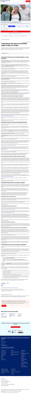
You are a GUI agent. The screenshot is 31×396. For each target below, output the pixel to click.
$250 (19, 26)
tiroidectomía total (4, 198)
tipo (27, 47)
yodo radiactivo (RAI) (4, 149)
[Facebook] (4, 342)
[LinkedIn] (5, 342)
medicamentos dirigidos (6, 215)
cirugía (21, 60)
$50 (4, 26)
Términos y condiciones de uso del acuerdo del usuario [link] (7, 384)
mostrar (8, 53)
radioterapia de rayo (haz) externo (16, 90)
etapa (2, 48)
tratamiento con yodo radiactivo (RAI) (18, 86)
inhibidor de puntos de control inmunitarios (7, 115)
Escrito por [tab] (3, 283)
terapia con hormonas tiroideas (21, 201)
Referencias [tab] (8, 283)
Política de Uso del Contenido (18, 296)
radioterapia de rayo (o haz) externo (16, 150)
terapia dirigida (3, 110)
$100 (12, 26)
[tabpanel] (15, 288)
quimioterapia (16, 91)
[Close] (29, 3)
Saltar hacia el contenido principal (5, 0)
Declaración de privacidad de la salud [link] (5, 381)
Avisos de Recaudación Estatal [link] (4, 385)
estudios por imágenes (17, 98)
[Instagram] (2, 342)
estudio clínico (3, 120)
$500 (27, 26)
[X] (1, 342)
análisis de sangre (10, 98)
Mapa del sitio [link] (2, 378)
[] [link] (7, 53)
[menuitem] (29, 39)
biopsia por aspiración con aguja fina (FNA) (12, 127)
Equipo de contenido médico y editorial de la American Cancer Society (9, 287)
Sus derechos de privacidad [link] (4, 382)
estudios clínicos (12, 280)
